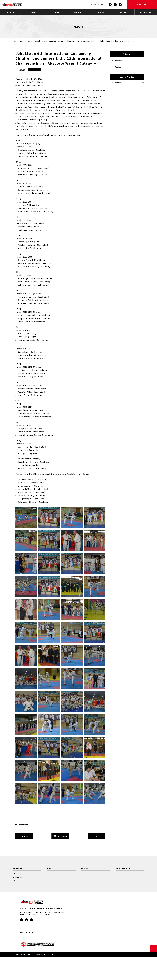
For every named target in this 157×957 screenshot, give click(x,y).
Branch (84, 868)
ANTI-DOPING (146, 12)
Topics (29, 41)
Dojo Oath (18, 877)
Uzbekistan (23, 824)
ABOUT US (11, 12)
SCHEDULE (78, 12)
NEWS (33, 12)
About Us (17, 868)
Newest (118, 60)
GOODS (101, 12)
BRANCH (56, 12)
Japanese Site (123, 868)
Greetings (18, 874)
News (22, 41)
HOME (15, 41)
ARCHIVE (123, 12)
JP (95, 4)
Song (16, 881)
